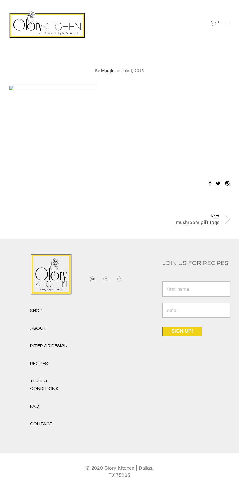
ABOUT (38, 328)
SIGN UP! (182, 331)
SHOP (36, 310)
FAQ (34, 406)
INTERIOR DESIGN (49, 345)
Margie (107, 70)
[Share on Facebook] (209, 183)
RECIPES (39, 363)
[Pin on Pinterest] (227, 183)
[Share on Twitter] (218, 183)
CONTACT (41, 423)
